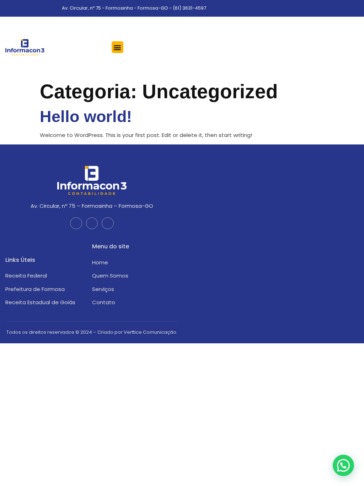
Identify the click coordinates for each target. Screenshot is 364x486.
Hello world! (86, 116)
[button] (117, 47)
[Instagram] (346, 8)
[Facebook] (335, 8)
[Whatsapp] (356, 8)
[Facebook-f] (76, 223)
